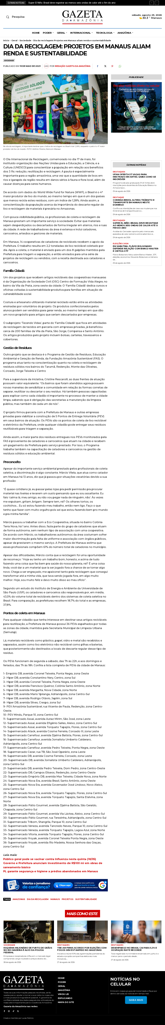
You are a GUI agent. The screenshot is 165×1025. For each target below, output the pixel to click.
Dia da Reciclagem (38, 899)
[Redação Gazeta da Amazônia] (47, 66)
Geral (14, 40)
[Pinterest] (112, 66)
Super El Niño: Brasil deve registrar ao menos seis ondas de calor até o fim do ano (135, 225)
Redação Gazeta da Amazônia (72, 66)
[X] (105, 66)
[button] (21, 17)
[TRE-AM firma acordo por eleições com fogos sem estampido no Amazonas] (82, 932)
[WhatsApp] (119, 66)
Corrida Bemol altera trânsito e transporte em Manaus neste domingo (134, 202)
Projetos (67, 899)
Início (6, 40)
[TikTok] (13, 1011)
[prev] (152, 3)
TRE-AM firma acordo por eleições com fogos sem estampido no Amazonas (81, 948)
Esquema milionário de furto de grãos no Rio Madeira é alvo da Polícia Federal (28, 950)
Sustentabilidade (86, 899)
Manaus (55, 899)
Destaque (118, 197)
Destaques (119, 172)
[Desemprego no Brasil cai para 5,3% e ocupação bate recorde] (136, 932)
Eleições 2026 (120, 244)
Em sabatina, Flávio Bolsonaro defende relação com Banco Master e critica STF (70, 2)
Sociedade (25, 40)
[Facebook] (97, 66)
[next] (157, 3)
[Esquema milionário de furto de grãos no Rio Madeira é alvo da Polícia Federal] (29, 932)
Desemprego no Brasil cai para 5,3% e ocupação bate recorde (134, 948)
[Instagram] (8, 1011)
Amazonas (19, 899)
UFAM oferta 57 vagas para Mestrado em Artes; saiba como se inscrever (134, 176)
